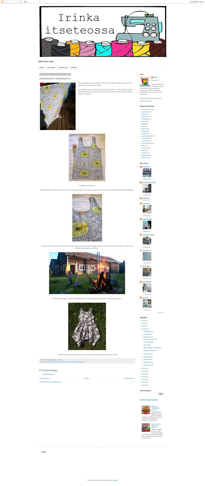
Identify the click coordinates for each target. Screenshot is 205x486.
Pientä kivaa (146, 250)
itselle (59, 361)
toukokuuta (147, 357)
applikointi (145, 112)
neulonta (144, 141)
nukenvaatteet (146, 143)
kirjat (143, 126)
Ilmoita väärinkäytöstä (149, 400)
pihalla (82, 361)
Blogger (115, 480)
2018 (144, 323)
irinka (155, 77)
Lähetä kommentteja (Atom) (52, 382)
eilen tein (145, 297)
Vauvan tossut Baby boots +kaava (155, 425)
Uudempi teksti (44, 378)
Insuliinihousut (63, 67)
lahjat (143, 131)
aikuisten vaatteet (52, 361)
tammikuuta (147, 365)
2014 (144, 371)
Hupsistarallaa (147, 219)
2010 (144, 382)
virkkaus (144, 158)
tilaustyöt (144, 155)
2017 (144, 326)
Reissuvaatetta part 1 (150, 350)
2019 (144, 321)
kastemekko (145, 119)
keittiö (143, 124)
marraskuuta (148, 331)
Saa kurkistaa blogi (148, 182)
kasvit (143, 121)
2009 (144, 385)
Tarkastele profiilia (146, 101)
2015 (144, 368)
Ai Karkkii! (145, 203)
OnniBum (74, 67)
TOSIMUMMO (146, 282)
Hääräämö (145, 167)
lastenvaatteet (71, 361)
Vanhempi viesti (129, 378)
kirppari (144, 129)
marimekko (145, 138)
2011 (144, 379)
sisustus (144, 153)
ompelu (78, 361)
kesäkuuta (147, 354)
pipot (143, 150)
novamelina (146, 266)
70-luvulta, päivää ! (148, 235)
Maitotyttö (145, 198)
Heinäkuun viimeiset (150, 339)
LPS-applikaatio (148, 342)
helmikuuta (147, 362)
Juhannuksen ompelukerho (152, 348)
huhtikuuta (147, 359)
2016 (144, 329)
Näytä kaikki (160, 312)
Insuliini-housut (146, 109)
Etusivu (41, 67)
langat (144, 133)
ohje (143, 145)
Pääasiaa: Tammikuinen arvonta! (155, 408)
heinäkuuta (147, 337)
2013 (144, 374)
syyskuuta (147, 334)
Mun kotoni (147, 345)
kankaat (64, 361)
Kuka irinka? (51, 67)
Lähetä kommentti (48, 374)
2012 (144, 377)
